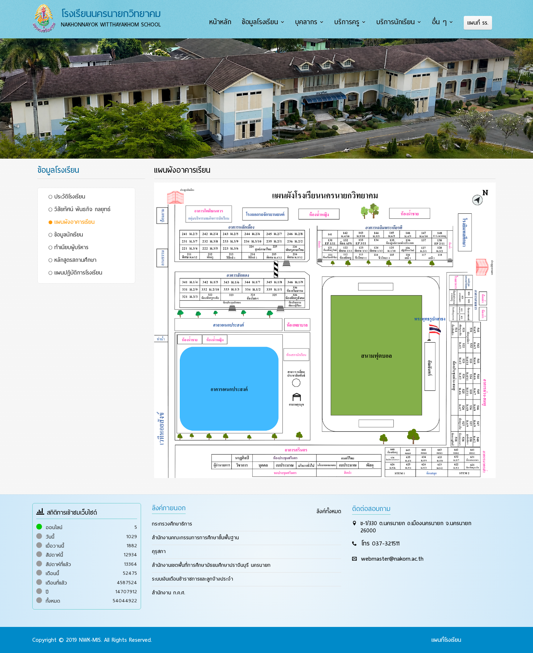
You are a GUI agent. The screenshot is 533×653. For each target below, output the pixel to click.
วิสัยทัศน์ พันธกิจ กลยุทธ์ (81, 209)
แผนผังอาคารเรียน (73, 222)
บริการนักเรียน (395, 22)
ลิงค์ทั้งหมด (329, 511)
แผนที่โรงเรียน (446, 640)
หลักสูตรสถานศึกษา (74, 260)
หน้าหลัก (220, 22)
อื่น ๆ (439, 22)
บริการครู (346, 22)
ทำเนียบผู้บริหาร (70, 247)
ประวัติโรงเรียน (68, 196)
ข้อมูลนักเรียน (67, 234)
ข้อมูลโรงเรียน (260, 22)
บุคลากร (306, 22)
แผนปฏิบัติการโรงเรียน (77, 272)
